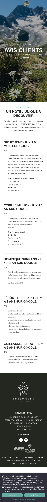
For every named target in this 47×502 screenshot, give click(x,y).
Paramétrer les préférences (23, 499)
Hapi (30, 457)
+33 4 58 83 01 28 (23, 429)
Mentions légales (30, 460)
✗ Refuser (35, 495)
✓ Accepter (12, 495)
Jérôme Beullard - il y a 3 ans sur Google (23, 299)
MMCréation (13, 460)
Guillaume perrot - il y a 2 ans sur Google (23, 345)
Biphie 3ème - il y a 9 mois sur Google (20, 144)
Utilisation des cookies (24, 463)
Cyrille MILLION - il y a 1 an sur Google (23, 207)
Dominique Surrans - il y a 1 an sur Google (23, 261)
